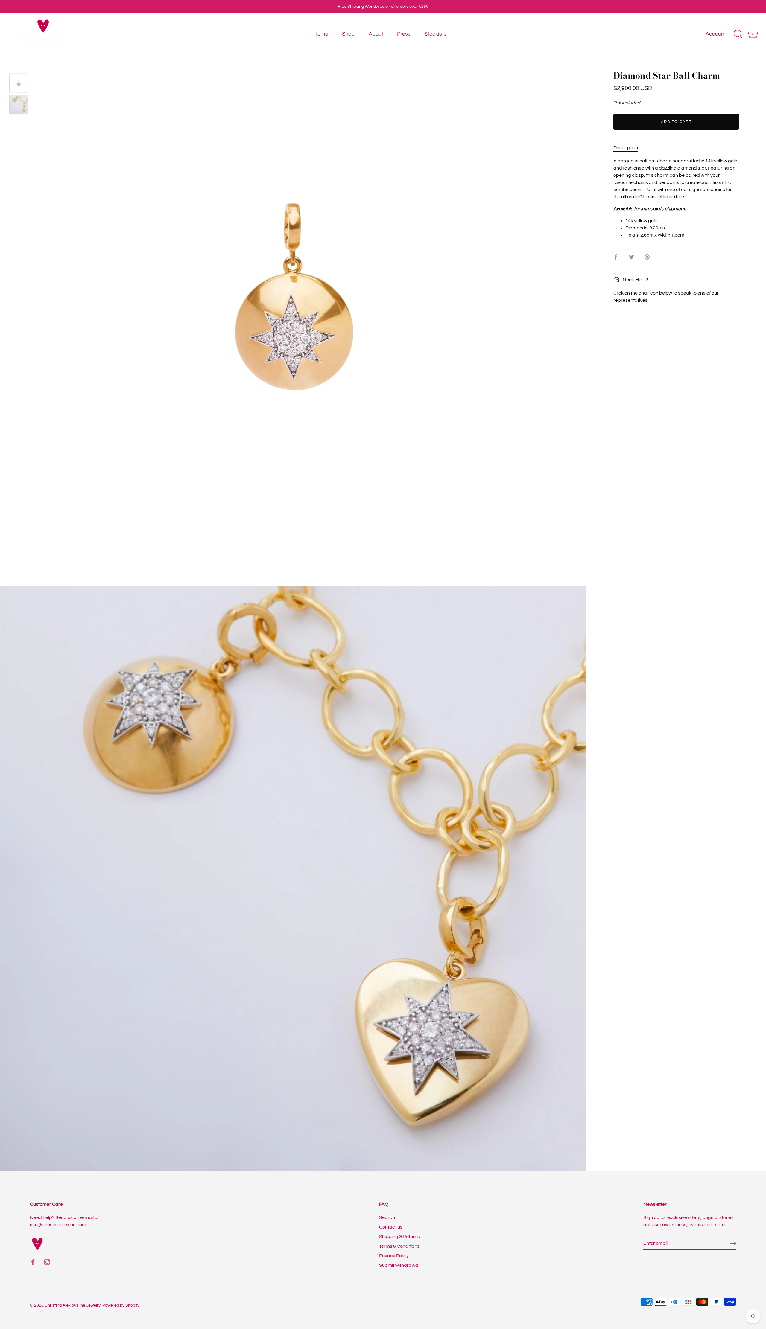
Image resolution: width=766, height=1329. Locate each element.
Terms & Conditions (399, 1246)
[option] (18, 84)
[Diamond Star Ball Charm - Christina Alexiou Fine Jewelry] (18, 83)
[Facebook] (33, 1261)
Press (404, 34)
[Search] (737, 34)
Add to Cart (676, 122)
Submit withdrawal (399, 1265)
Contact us (390, 1227)
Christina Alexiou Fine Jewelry (73, 1305)
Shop (348, 34)
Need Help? (635, 279)
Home (321, 34)
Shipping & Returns (399, 1236)
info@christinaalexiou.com (58, 1224)
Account (716, 34)
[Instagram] (47, 1261)
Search (387, 1217)
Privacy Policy (394, 1255)
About (376, 34)
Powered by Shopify (120, 1305)
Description (625, 147)
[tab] (628, 147)
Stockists (435, 34)
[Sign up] (733, 1243)
